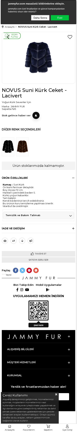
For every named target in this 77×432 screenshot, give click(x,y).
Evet (59, 17)
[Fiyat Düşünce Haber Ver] (22, 241)
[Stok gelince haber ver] (36, 115)
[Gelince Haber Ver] (31, 241)
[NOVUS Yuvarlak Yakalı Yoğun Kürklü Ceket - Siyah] (9, 146)
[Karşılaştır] (13, 241)
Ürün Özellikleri (15, 178)
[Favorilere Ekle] (69, 37)
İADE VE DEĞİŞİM (13, 228)
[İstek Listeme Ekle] (5, 241)
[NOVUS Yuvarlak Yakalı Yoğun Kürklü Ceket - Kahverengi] (23, 146)
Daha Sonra (40, 17)
